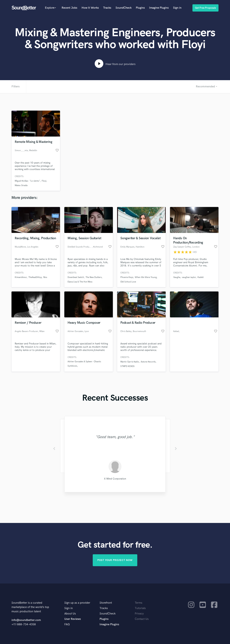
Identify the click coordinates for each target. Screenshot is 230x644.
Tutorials (140, 608)
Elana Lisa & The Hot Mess (80, 281)
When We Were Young (146, 277)
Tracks (107, 8)
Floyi (44, 181)
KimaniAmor (21, 277)
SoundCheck (124, 8)
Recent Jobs (69, 8)
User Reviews (72, 619)
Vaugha (176, 277)
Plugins (140, 8)
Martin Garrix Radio (129, 361)
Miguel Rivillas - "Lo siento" (27, 181)
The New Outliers (94, 277)
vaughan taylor (189, 277)
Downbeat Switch (76, 277)
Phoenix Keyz (126, 277)
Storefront (106, 603)
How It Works (90, 8)
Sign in (177, 8)
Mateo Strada (21, 185)
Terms (138, 603)
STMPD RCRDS (127, 366)
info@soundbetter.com (26, 620)
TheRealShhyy (35, 277)
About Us (70, 613)
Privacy (139, 613)
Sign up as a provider (77, 603)
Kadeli (200, 277)
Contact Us (142, 619)
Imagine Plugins (159, 8)
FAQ (67, 624)
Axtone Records (148, 361)
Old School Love (128, 281)
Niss (45, 277)
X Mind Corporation (115, 478)
